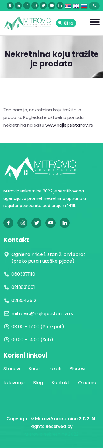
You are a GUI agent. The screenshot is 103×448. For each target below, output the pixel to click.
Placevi (77, 368)
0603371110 (23, 274)
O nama (87, 382)
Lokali (54, 368)
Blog (38, 382)
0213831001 (23, 287)
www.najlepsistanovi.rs (69, 125)
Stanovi (11, 368)
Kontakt (61, 382)
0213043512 (23, 300)
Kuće (34, 368)
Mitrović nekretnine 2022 (52, 434)
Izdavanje (14, 382)
